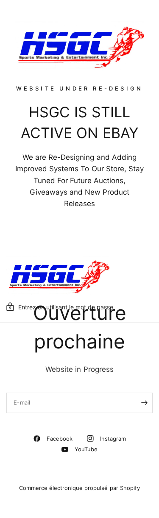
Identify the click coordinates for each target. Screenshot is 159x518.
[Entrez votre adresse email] (144, 403)
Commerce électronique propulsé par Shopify (79, 487)
